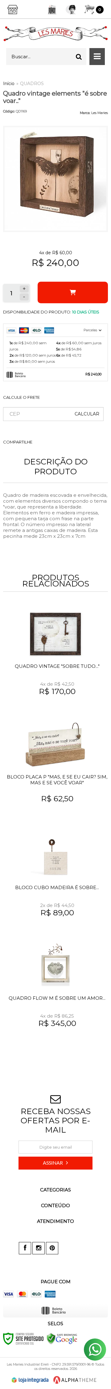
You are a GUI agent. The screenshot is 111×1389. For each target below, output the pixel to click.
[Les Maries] (55, 33)
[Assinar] (55, 1163)
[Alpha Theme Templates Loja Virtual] (75, 1380)
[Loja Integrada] (30, 1380)
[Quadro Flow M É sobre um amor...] (55, 992)
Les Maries (99, 113)
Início (8, 83)
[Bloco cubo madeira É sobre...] (55, 881)
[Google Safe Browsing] (62, 1338)
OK (87, 414)
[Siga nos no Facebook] (25, 1248)
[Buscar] (79, 56)
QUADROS (32, 83)
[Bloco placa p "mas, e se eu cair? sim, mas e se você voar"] (55, 770)
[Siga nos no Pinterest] (52, 1248)
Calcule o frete (21, 397)
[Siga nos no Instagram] (38, 1248)
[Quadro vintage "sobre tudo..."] (55, 660)
